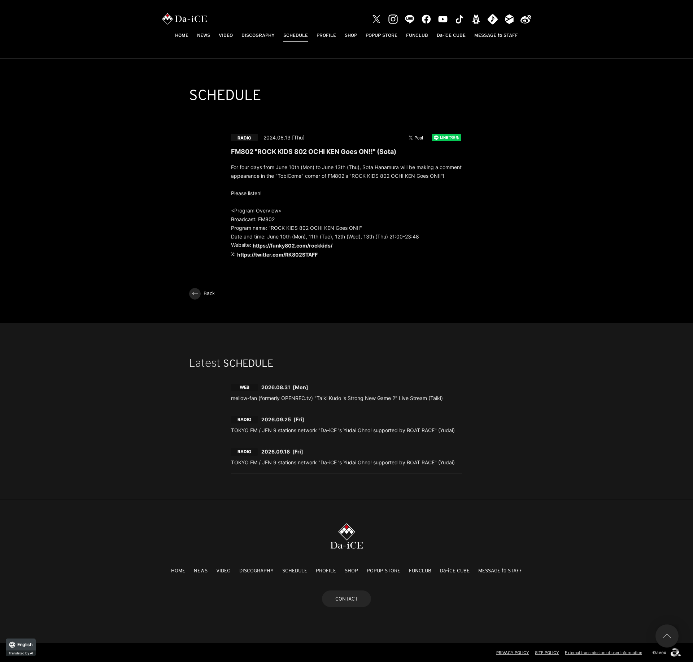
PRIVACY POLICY (512, 652)
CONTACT (346, 599)
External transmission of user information (603, 652)
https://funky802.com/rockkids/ (292, 245)
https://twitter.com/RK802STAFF (277, 255)
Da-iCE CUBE (451, 35)
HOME (181, 35)
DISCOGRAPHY (258, 35)
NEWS (203, 35)
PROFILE (326, 35)
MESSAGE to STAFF (496, 35)
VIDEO (226, 35)
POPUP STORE (381, 35)
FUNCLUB (417, 35)
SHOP (351, 35)
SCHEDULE (295, 35)
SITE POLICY (547, 652)
